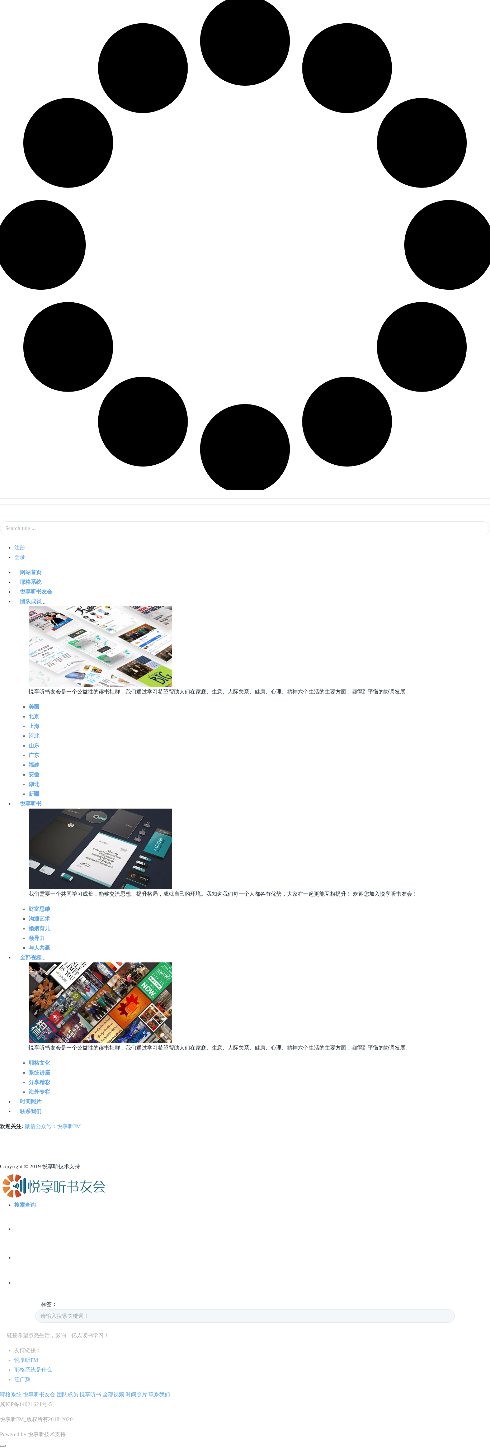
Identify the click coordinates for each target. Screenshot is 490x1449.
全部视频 (113, 1394)
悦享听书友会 (39, 1394)
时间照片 (136, 1394)
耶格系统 (11, 1394)
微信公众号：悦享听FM (53, 1126)
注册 (19, 547)
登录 (19, 557)
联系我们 (159, 1394)
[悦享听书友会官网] (53, 1185)
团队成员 (67, 1394)
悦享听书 (90, 1394)
